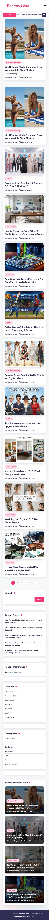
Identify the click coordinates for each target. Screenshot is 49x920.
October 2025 (10, 679)
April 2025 (9, 701)
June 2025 (8, 692)
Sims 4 (8, 50)
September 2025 (11, 683)
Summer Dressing (13, 118)
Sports (8, 310)
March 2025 (9, 705)
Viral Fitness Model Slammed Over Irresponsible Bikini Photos (24, 609)
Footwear (10, 262)
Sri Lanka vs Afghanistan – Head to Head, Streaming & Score (21, 639)
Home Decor (11, 214)
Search (9, 580)
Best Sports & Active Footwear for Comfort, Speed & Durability (23, 631)
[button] (11, 61)
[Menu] (45, 5)
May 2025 (8, 696)
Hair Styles (10, 502)
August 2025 (9, 688)
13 (30, 570)
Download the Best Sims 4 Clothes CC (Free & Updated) (23, 616)
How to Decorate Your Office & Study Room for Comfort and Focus (24, 624)
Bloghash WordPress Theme (24, 904)
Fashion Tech (10, 726)
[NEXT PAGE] (36, 570)
